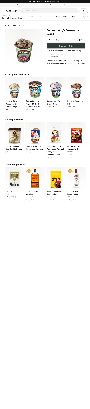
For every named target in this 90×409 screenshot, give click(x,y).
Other (13, 25)
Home (7, 25)
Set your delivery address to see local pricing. (45, 2)
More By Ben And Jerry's (18, 74)
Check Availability (66, 46)
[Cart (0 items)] (83, 11)
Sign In (85, 17)
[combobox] (50, 11)
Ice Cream (22, 25)
